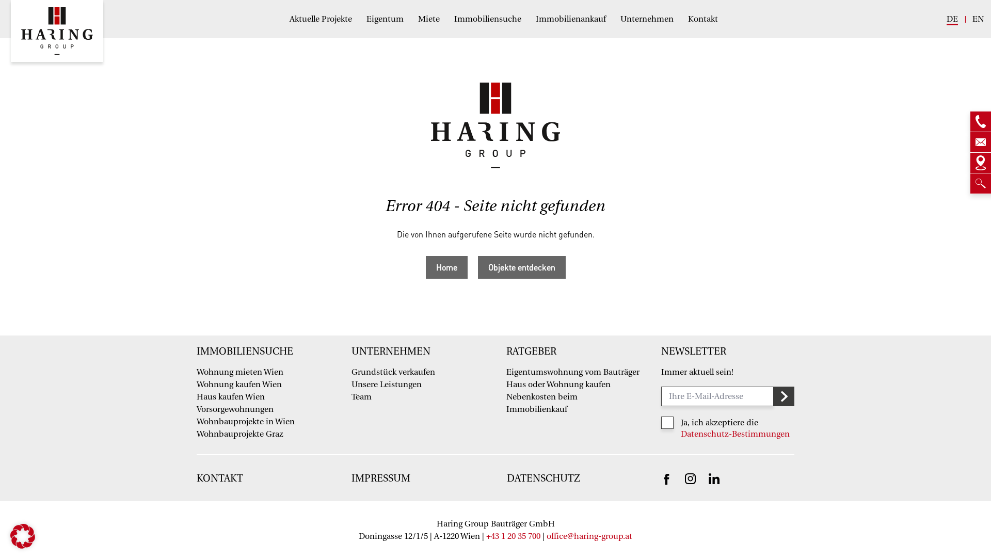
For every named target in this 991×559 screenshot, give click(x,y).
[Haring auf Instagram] (690, 478)
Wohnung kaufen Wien (239, 384)
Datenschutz (543, 478)
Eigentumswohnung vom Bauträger (573, 372)
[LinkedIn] (714, 478)
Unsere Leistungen (386, 384)
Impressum (380, 478)
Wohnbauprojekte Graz (240, 434)
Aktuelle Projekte (321, 19)
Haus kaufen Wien (231, 397)
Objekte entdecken (521, 267)
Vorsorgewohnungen (235, 409)
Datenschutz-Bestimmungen (735, 434)
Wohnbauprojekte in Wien (246, 421)
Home (446, 267)
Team (361, 397)
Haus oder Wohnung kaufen (558, 384)
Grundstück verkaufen (393, 372)
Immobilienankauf (571, 19)
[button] (22, 536)
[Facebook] (666, 479)
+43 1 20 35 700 (513, 536)
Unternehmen (647, 19)
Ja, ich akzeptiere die (719, 422)
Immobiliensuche (487, 19)
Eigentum (385, 19)
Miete (429, 19)
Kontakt (703, 19)
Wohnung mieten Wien (240, 372)
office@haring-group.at (589, 536)
